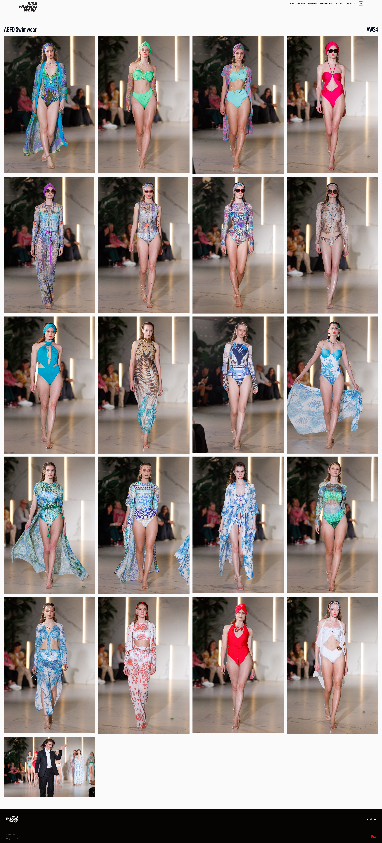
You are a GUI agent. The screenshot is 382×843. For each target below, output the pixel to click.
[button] (351, 3)
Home (292, 3)
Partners (340, 3)
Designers (312, 3)
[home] (28, 7)
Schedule (301, 3)
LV (361, 3)
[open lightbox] (49, 104)
